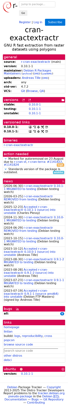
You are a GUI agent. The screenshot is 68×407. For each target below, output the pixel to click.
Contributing (36, 402)
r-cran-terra (36, 162)
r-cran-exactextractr (35, 62)
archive (26, 73)
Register (25, 22)
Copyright (54, 387)
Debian (12, 387)
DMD (36, 73)
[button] (6, 158)
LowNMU (47, 73)
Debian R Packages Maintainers (27, 72)
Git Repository (53, 399)
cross (48, 336)
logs (17, 336)
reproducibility (32, 336)
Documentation (16, 399)
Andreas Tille (31, 78)
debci (8, 360)
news (8, 181)
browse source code (18, 344)
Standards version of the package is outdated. (33, 171)
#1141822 (54, 162)
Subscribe (55, 22)
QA (42, 91)
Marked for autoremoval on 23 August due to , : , (33, 161)
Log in (38, 22)
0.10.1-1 (35, 109)
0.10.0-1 (35, 104)
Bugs (35, 399)
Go (23, 12)
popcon (9, 340)
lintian (8, 331)
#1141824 (11, 164)
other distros (13, 355)
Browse (32, 91)
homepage (11, 327)
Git (23, 91)
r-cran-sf (20, 162)
